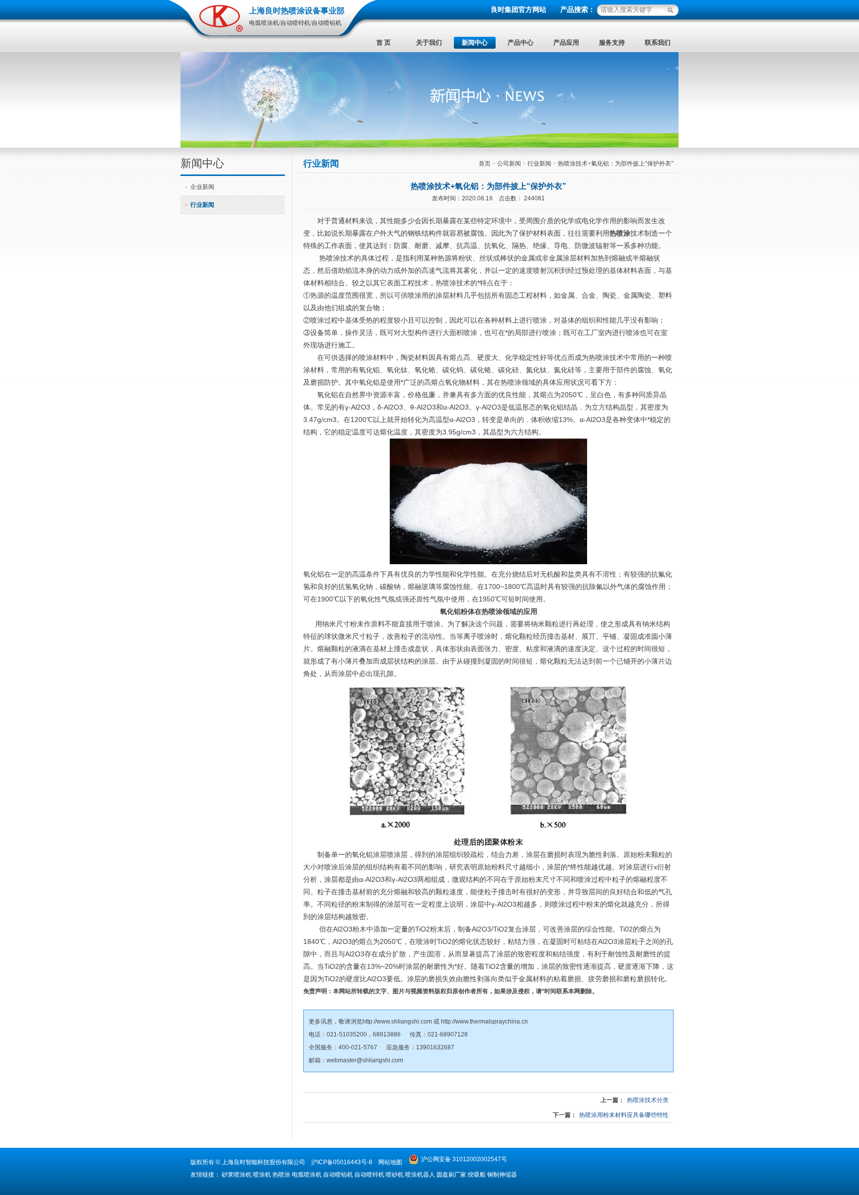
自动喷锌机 (369, 1174)
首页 (485, 163)
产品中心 (520, 42)
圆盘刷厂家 (451, 1174)
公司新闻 (509, 163)
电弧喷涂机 (307, 1174)
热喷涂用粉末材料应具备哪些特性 (624, 1114)
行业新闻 (202, 204)
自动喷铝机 (338, 1174)
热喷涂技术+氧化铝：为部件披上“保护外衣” (616, 163)
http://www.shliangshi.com (397, 1021)
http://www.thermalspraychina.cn (484, 1021)
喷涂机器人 (420, 1174)
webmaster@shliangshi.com (365, 1060)
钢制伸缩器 (502, 1174)
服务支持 (612, 42)
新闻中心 (475, 42)
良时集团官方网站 (518, 9)
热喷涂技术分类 (648, 1100)
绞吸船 (477, 1174)
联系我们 (658, 42)
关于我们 (429, 42)
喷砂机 (395, 1174)
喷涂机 (262, 1174)
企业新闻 (202, 186)
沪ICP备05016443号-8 (341, 1162)
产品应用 (566, 42)
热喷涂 (619, 233)
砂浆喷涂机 (237, 1174)
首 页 (383, 42)
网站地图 (390, 1162)
